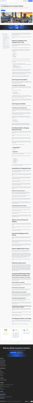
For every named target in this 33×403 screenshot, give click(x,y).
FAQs (0, 387)
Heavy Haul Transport (2, 362)
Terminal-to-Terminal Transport (3, 365)
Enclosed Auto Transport (2, 360)
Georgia (4, 4)
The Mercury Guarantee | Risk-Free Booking (5, 386)
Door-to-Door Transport (2, 364)
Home (1, 4)
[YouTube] (3, 398)
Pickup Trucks (1, 371)
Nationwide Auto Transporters (3, 379)
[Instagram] (2, 398)
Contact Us (1, 385)
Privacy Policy (1, 388)
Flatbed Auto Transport (2, 361)
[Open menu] (0, 1)
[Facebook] (0, 398)
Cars (0, 369)
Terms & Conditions (2, 389)
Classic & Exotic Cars (2, 373)
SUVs (0, 370)
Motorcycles (1, 372)
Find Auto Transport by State (3, 380)
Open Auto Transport (2, 359)
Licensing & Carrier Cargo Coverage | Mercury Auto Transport (6, 384)
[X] (1, 398)
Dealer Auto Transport (2, 363)
